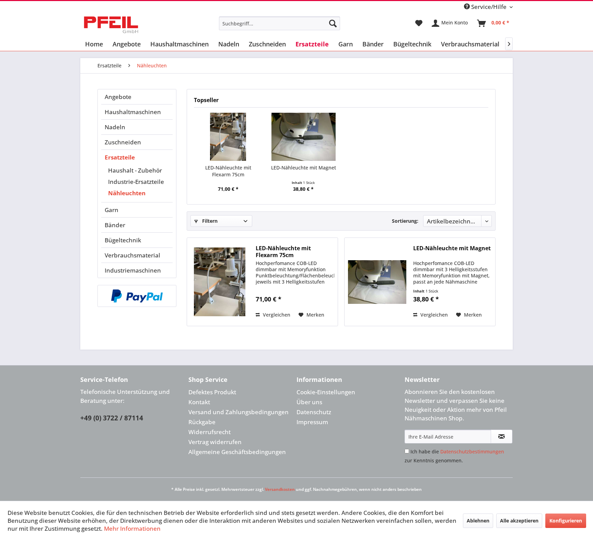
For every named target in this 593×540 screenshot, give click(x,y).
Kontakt (199, 402)
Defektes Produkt (212, 392)
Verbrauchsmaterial (132, 255)
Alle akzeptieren (519, 520)
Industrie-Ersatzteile (136, 182)
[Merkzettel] (419, 23)
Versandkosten (280, 489)
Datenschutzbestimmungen (472, 451)
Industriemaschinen (133, 270)
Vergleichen (275, 314)
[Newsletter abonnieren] (501, 436)
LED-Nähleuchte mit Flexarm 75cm (228, 171)
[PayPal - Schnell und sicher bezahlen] (137, 295)
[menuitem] (279, 23)
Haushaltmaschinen (133, 112)
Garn (111, 210)
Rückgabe (202, 422)
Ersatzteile (120, 157)
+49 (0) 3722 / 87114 (111, 418)
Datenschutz (313, 412)
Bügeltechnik (123, 240)
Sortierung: (405, 221)
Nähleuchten (127, 193)
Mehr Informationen (132, 528)
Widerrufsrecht (209, 432)
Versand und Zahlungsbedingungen (238, 412)
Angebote (118, 97)
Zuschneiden (123, 142)
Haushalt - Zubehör (135, 170)
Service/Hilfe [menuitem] (489, 7)
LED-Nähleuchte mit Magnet (303, 167)
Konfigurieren (565, 520)
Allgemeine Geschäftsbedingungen (237, 452)
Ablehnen (478, 520)
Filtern (209, 221)
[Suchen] (333, 23)
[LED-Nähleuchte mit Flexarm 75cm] (228, 137)
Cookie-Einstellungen (325, 392)
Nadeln (115, 127)
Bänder (115, 225)
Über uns (309, 402)
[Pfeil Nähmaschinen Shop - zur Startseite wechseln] (111, 25)
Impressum (312, 422)
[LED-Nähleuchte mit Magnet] (303, 137)
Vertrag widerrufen (215, 442)
